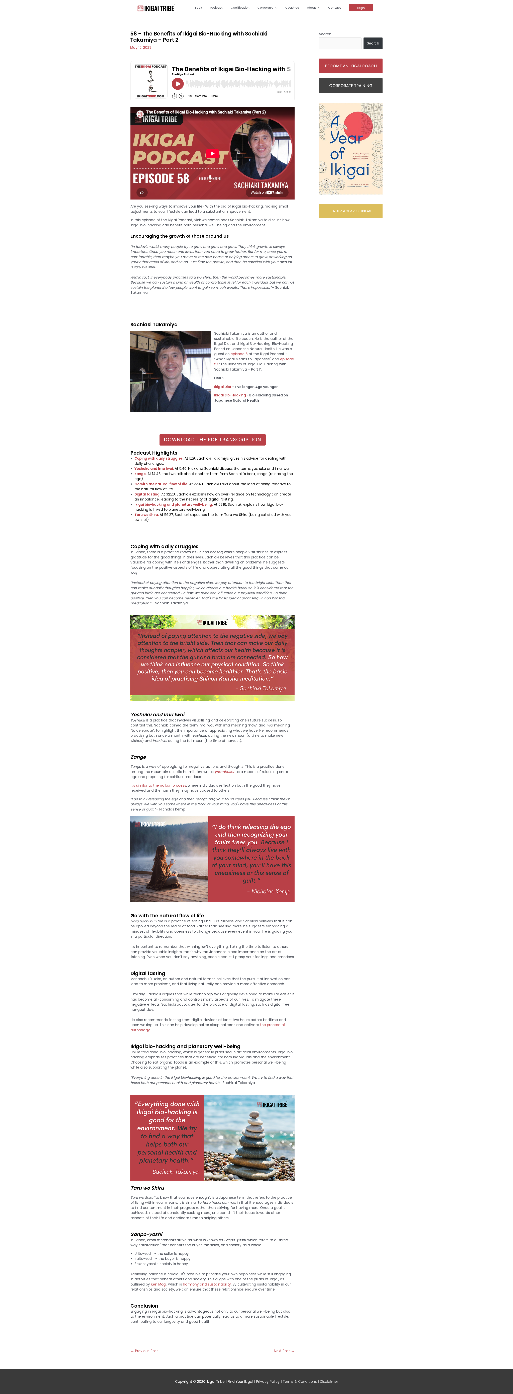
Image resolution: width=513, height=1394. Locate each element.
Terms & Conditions (300, 1381)
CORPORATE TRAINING (351, 85)
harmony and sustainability (206, 1284)
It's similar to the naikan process (158, 785)
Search (325, 34)
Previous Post (144, 1350)
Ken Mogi (158, 1284)
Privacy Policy (268, 1381)
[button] (361, 7)
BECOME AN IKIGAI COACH (351, 66)
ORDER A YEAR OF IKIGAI (350, 211)
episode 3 (239, 354)
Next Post (284, 1350)
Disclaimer (329, 1381)
